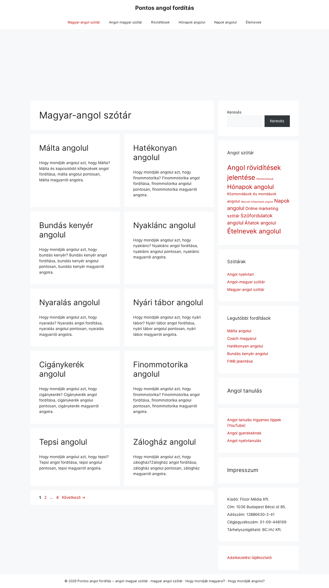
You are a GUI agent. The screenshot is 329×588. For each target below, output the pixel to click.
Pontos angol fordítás (164, 7)
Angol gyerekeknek (244, 433)
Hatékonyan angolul (155, 152)
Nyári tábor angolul (168, 302)
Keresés (234, 112)
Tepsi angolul (63, 441)
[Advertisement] (164, 62)
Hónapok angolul (192, 22)
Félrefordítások (264, 179)
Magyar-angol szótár (84, 22)
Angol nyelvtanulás (244, 440)
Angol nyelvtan (240, 274)
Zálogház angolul (164, 441)
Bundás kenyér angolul (247, 353)
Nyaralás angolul (69, 302)
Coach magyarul (241, 338)
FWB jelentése (240, 361)
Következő (73, 497)
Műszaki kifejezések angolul (257, 201)
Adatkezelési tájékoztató (249, 557)
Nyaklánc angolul (164, 225)
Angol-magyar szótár (125, 22)
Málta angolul (63, 147)
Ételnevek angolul (254, 231)
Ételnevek (253, 22)
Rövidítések (160, 22)
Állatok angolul (260, 223)
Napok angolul (225, 22)
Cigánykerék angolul (61, 369)
